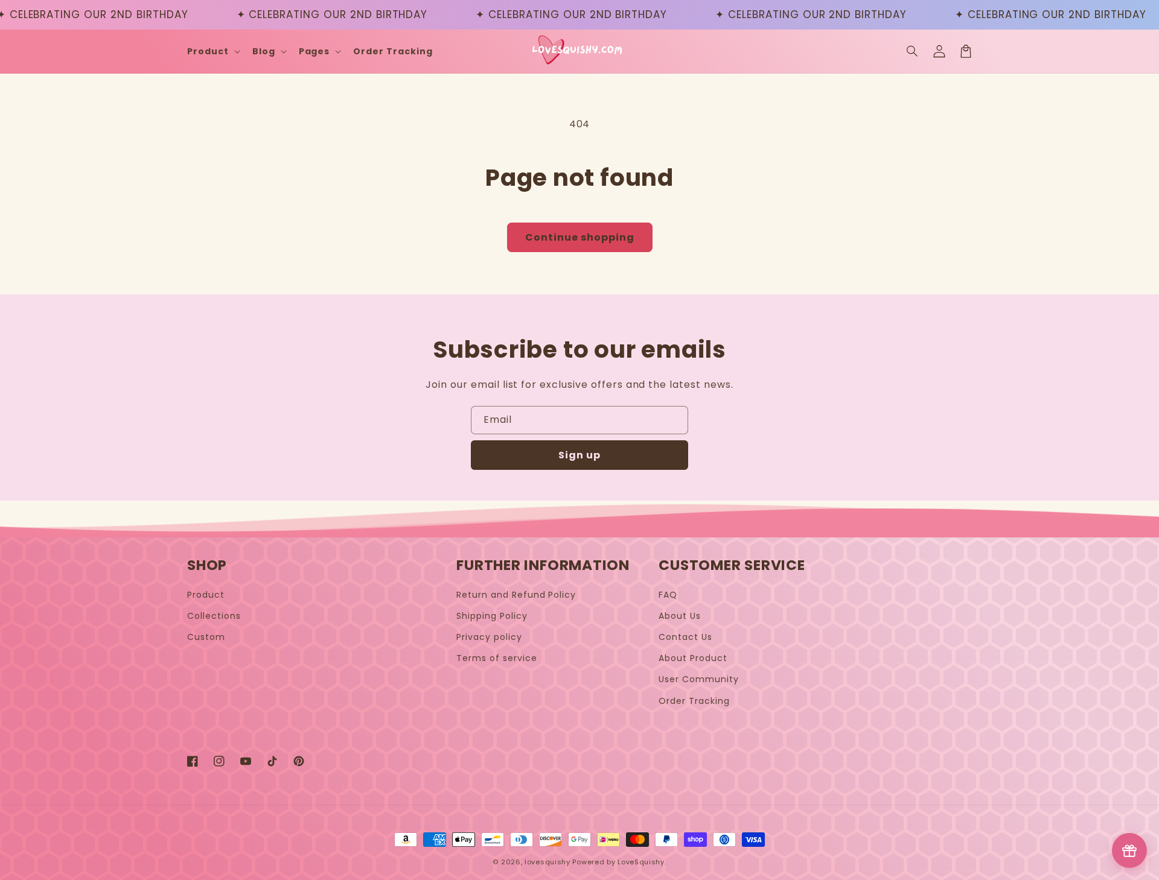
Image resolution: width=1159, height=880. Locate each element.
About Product (693, 658)
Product (206, 595)
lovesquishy (547, 862)
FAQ (668, 595)
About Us (680, 616)
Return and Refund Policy (516, 595)
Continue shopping (579, 237)
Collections (214, 616)
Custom (206, 637)
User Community (698, 679)
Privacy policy (489, 637)
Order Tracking (694, 701)
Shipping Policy (491, 616)
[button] (912, 51)
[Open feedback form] (1129, 850)
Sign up (579, 455)
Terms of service (496, 658)
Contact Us (685, 637)
